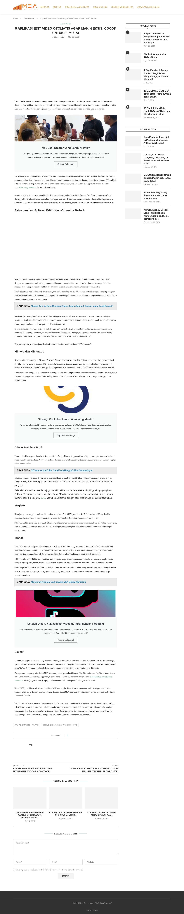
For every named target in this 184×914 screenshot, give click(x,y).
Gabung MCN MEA (100, 7)
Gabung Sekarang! (65, 164)
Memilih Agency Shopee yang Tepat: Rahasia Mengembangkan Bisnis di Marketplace (156, 214)
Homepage (44, 7)
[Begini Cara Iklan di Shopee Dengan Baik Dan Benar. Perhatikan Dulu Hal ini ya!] (133, 37)
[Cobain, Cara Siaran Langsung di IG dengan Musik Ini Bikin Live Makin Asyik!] (65, 798)
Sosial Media (29, 19)
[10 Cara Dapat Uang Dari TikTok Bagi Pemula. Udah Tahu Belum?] (133, 94)
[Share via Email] (80, 735)
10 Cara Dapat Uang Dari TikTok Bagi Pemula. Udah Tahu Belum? (157, 94)
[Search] (169, 7)
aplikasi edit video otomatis (26, 725)
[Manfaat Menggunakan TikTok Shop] (133, 58)
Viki (62, 37)
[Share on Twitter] (75, 735)
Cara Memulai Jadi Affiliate (77, 7)
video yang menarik (27, 187)
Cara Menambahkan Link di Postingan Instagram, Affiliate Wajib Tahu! (156, 140)
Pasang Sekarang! (66, 640)
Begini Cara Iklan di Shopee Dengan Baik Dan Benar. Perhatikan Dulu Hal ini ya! (157, 38)
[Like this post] (69, 735)
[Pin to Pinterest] (77, 735)
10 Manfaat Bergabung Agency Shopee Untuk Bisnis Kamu (155, 195)
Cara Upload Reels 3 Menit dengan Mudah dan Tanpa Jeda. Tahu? (157, 178)
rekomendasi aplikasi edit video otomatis (60, 725)
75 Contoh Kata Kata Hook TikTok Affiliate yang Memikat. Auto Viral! (157, 111)
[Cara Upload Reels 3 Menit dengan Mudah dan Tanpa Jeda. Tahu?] (101, 798)
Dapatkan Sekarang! (66, 435)
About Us (57, 7)
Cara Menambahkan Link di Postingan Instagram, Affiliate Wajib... (30, 815)
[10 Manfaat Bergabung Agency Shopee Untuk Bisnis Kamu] (133, 196)
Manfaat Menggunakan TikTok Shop (155, 55)
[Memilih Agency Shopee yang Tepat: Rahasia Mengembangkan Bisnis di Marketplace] (133, 213)
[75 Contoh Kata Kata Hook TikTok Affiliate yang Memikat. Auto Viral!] (133, 112)
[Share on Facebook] (72, 735)
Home (15, 19)
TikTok (43, 498)
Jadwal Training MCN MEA (148, 7)
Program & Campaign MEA (122, 7)
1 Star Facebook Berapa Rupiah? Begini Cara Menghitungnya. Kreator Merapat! (156, 74)
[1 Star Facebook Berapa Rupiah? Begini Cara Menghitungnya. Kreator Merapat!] (133, 74)
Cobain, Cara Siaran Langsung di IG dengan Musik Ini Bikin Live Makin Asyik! (157, 159)
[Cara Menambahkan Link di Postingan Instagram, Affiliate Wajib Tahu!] (29, 798)
